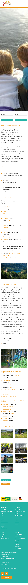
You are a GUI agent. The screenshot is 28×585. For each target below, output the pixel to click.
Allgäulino (12, 413)
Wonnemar (5, 418)
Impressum (17, 546)
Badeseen (10, 230)
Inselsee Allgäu (6, 380)
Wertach (9, 220)
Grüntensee (7, 3)
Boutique (17, 513)
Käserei (4, 225)
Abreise (17, 114)
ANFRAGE (5, 480)
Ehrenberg (10, 385)
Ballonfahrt (5, 232)
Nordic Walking (6, 206)
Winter (2, 526)
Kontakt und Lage (19, 534)
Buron (11, 378)
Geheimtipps (4, 528)
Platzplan (17, 544)
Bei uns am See (4, 522)
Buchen (21, 120)
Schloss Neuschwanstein (8, 406)
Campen (3, 534)
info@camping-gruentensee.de (8, 568)
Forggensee (17, 375)
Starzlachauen (6, 218)
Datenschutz (18, 548)
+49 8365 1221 (6, 564)
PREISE (5, 484)
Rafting (4, 213)
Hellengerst (10, 253)
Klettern (4, 211)
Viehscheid (5, 227)
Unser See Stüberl (19, 515)
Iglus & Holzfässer (5, 538)
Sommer (3, 524)
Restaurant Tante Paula (20, 511)
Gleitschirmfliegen (7, 237)
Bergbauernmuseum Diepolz (9, 396)
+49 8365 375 (6, 562)
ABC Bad (5, 416)
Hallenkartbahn (6, 411)
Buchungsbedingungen (20, 538)
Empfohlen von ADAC (7, 498)
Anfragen (7, 120)
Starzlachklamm (6, 394)
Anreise (3, 114)
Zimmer (2, 536)
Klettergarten (6, 239)
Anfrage (17, 540)
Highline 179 (12, 387)
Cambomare (5, 420)
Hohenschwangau (7, 409)
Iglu (2, 515)
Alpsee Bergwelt (6, 257)
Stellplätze (3, 509)
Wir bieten (17, 509)
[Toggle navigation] (26, 3)
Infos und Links (18, 536)
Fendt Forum (5, 404)
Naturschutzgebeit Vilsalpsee (9, 389)
